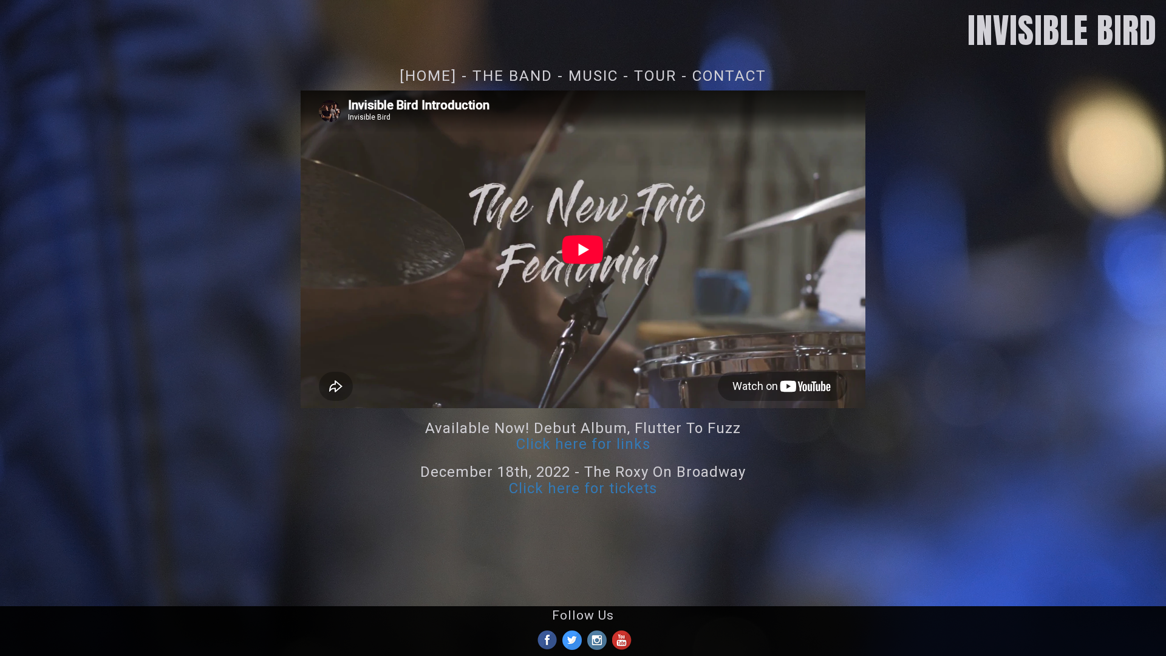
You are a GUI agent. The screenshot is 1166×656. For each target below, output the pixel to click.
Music (593, 75)
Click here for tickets (583, 488)
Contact (729, 75)
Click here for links (583, 444)
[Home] (428, 75)
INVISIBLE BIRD (1062, 30)
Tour (655, 75)
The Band (512, 75)
